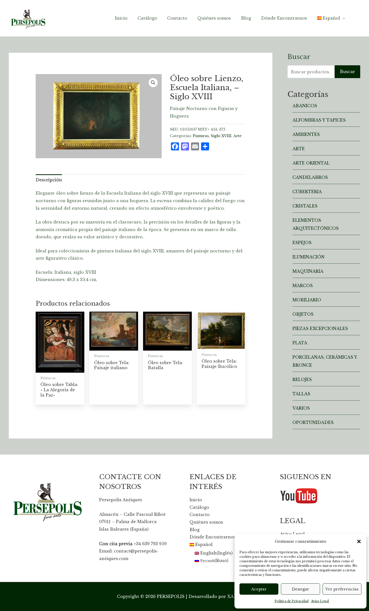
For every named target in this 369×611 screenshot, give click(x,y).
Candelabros (310, 177)
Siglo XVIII (221, 136)
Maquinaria (307, 271)
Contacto (200, 514)
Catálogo (199, 507)
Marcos (302, 285)
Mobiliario (306, 299)
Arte (237, 136)
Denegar (300, 589)
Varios (301, 408)
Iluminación (308, 256)
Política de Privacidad (292, 601)
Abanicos (304, 105)
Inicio (196, 499)
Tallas (301, 393)
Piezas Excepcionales (320, 328)
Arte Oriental (311, 162)
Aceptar (259, 589)
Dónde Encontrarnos (212, 536)
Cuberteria (307, 191)
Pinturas (201, 136)
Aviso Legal (320, 601)
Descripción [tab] (49, 179)
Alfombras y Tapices (319, 120)
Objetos (303, 314)
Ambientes (306, 134)
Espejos (302, 242)
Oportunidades (313, 422)
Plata (299, 342)
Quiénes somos (206, 522)
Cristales (305, 205)
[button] (358, 541)
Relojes (302, 379)
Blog (195, 529)
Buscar (347, 71)
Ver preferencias (341, 589)
